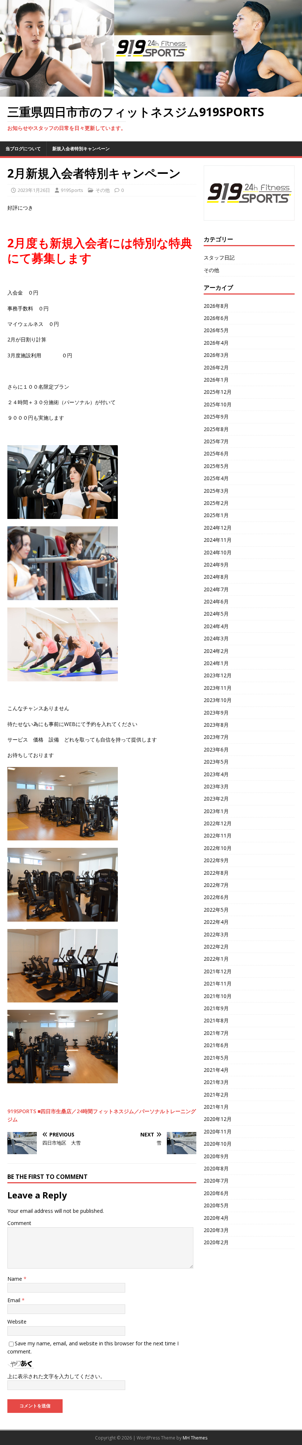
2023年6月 (216, 749)
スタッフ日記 (219, 257)
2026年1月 (216, 379)
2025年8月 (216, 429)
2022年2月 (216, 946)
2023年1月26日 (34, 190)
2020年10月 (218, 1143)
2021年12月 (218, 971)
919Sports (72, 190)
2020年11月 (218, 1131)
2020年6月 (216, 1193)
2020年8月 (216, 1168)
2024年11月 (218, 539)
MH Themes (195, 1438)
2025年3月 (216, 490)
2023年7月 (216, 736)
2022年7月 (216, 884)
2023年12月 (218, 675)
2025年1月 (216, 515)
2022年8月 (216, 872)
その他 (102, 190)
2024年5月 (216, 613)
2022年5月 (216, 909)
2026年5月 (216, 330)
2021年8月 (216, 1020)
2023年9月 (216, 712)
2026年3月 (216, 354)
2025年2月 (216, 502)
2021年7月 (216, 1032)
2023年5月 (216, 761)
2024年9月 (216, 564)
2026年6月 (216, 317)
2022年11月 (218, 835)
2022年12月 (218, 823)
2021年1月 (216, 1106)
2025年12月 (218, 391)
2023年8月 (216, 724)
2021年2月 (216, 1094)
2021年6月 (216, 1045)
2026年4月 (216, 342)
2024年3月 (216, 638)
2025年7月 (216, 441)
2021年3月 (216, 1082)
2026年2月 (216, 367)
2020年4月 (216, 1217)
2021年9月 (216, 1008)
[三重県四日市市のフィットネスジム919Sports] (151, 92)
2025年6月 (216, 453)
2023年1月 (216, 811)
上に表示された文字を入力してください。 (56, 1376)
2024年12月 (218, 527)
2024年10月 (218, 552)
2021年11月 (218, 983)
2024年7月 (216, 589)
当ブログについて (23, 148)
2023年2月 (216, 798)
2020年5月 (216, 1205)
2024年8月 (216, 576)
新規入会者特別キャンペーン (81, 148)
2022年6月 (216, 897)
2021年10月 (218, 996)
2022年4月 (216, 921)
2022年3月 (216, 934)
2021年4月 (216, 1069)
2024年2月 (216, 650)
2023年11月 (218, 687)
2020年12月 (218, 1118)
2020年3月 (216, 1230)
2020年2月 (216, 1242)
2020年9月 (216, 1156)
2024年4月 (216, 626)
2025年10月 (218, 404)
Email (14, 1300)
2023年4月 (216, 774)
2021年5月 (216, 1057)
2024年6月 (216, 601)
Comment (19, 1222)
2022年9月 (216, 860)
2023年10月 (218, 699)
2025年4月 (216, 478)
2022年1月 (216, 958)
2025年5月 (216, 465)
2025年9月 (216, 416)
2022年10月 (218, 847)
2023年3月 (216, 786)
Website (17, 1321)
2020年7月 (216, 1180)
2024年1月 (216, 663)
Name (15, 1278)
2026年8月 (216, 305)
